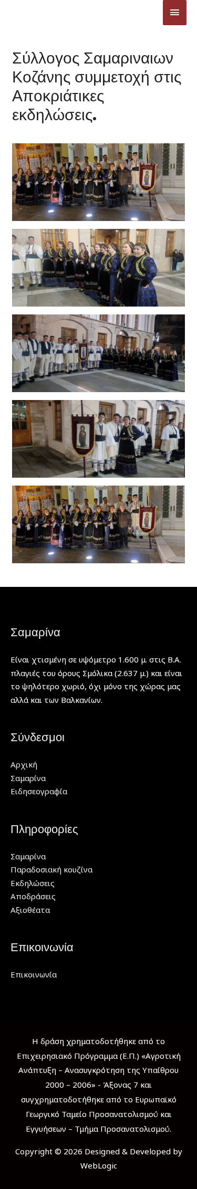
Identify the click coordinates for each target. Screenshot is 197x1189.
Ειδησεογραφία (39, 791)
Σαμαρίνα (28, 778)
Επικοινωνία (34, 974)
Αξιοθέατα (30, 909)
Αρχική (24, 764)
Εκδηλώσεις (33, 883)
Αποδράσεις (33, 896)
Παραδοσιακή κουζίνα (51, 869)
